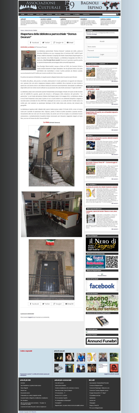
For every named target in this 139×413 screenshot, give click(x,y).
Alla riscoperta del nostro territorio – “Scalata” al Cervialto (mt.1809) (33, 403)
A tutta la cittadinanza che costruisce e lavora (67, 388)
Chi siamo (30, 14)
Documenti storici (25, 393)
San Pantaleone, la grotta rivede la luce (31, 385)
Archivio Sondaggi (92, 34)
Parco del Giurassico (92, 66)
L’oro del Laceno (59, 383)
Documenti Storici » (93, 109)
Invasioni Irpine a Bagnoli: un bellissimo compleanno (34, 398)
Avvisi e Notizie (33, 30)
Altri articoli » (115, 81)
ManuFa (34, 411)
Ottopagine (92, 403)
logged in (31, 317)
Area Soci (58, 14)
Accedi (102, 41)
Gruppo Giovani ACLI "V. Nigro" (97, 393)
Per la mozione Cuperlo (61, 398)
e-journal (76, 14)
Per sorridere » (91, 184)
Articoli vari (23, 390)
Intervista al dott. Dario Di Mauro (63, 390)
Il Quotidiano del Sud (94, 395)
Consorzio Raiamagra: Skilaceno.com (99, 388)
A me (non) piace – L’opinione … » (97, 64)
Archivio (49, 14)
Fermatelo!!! (58, 403)
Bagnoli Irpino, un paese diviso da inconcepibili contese (69, 405)
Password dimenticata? (93, 57)
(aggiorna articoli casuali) (111, 374)
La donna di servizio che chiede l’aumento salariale (101, 187)
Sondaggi (67, 14)
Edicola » (90, 135)
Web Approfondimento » (94, 209)
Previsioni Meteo (102, 275)
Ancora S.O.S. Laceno (61, 395)
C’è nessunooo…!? (60, 393)
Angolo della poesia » (93, 87)
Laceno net (92, 400)
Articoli (26, 30)
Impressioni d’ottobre (60, 385)
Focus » (89, 160)
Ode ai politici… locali (92, 89)
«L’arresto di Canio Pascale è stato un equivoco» (33, 406)
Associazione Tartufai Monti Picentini (99, 383)
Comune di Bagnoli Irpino (96, 385)
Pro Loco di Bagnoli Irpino (96, 408)
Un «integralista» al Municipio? (63, 400)
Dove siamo (39, 14)
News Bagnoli (24, 388)
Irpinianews (92, 398)
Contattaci (86, 14)
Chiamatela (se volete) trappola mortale (31, 395)
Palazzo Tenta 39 (94, 405)
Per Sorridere (24, 400)
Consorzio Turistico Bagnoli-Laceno (98, 390)
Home (22, 14)
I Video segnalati (26, 351)
